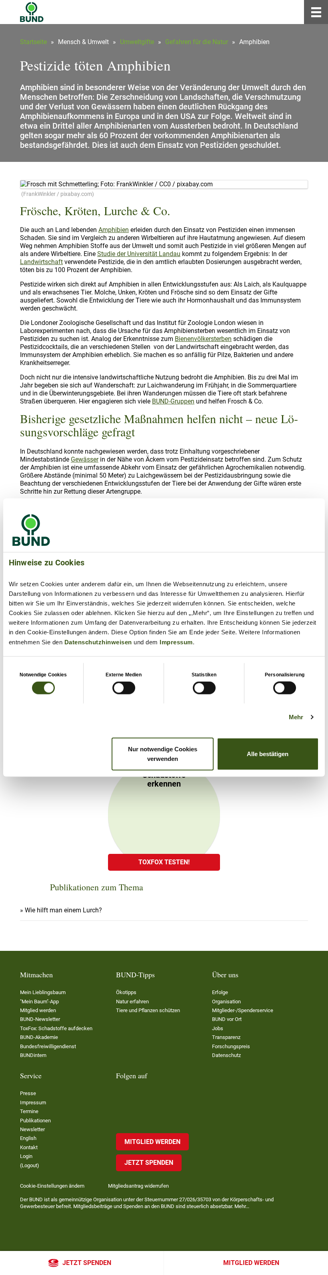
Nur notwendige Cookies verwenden (162, 753)
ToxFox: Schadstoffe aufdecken (56, 1028)
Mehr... (241, 1206)
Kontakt (29, 1147)
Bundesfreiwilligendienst (48, 1046)
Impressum (176, 642)
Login (26, 1156)
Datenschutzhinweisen (98, 642)
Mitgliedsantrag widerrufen (138, 1186)
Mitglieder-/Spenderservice (242, 1010)
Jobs (217, 1028)
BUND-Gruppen (173, 401)
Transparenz (226, 1037)
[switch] (123, 688)
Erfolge (220, 992)
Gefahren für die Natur (196, 42)
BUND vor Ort (227, 1019)
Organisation (226, 1002)
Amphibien (113, 230)
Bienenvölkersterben (203, 339)
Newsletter (32, 1129)
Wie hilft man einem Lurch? (63, 910)
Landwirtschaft (41, 262)
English (28, 1138)
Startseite (33, 42)
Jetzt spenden (86, 1263)
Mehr (296, 717)
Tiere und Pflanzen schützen (148, 1010)
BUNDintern (33, 1055)
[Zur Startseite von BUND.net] (32, 12)
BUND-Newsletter (40, 1019)
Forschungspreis (231, 1046)
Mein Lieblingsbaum (43, 992)
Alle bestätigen (267, 753)
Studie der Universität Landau (138, 254)
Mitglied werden (251, 1263)
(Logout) (29, 1165)
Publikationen (35, 1121)
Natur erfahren (132, 1002)
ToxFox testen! (164, 862)
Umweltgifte (137, 42)
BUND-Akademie (39, 1037)
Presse (28, 1093)
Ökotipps (126, 992)
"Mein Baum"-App (39, 1002)
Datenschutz (226, 1055)
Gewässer (84, 459)
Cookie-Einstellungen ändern (52, 1186)
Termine (29, 1111)
